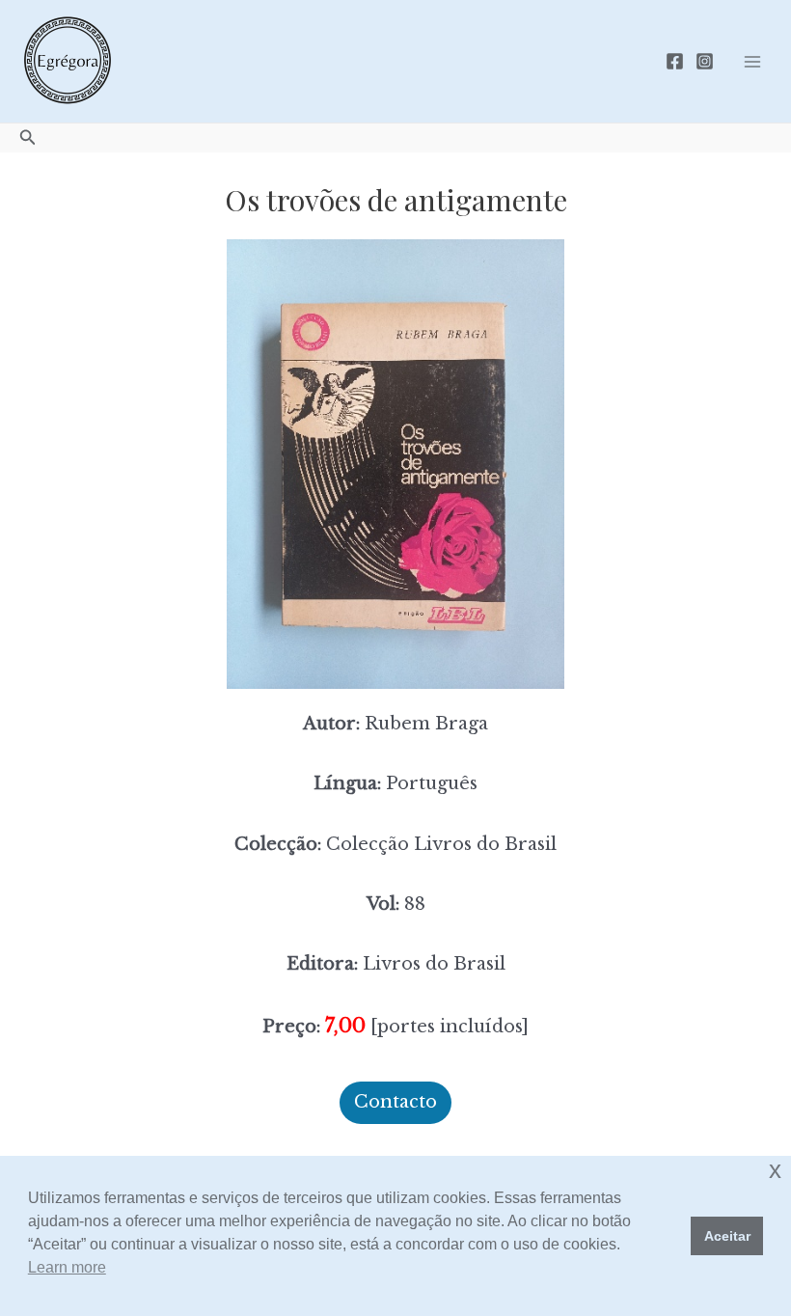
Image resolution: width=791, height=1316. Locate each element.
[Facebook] (675, 61)
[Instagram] (705, 61)
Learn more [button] (67, 1267)
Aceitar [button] (727, 1236)
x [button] (775, 1170)
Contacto (395, 1101)
